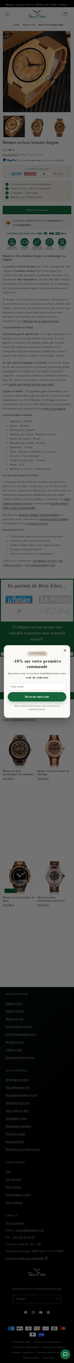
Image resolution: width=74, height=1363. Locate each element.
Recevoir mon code (37, 696)
